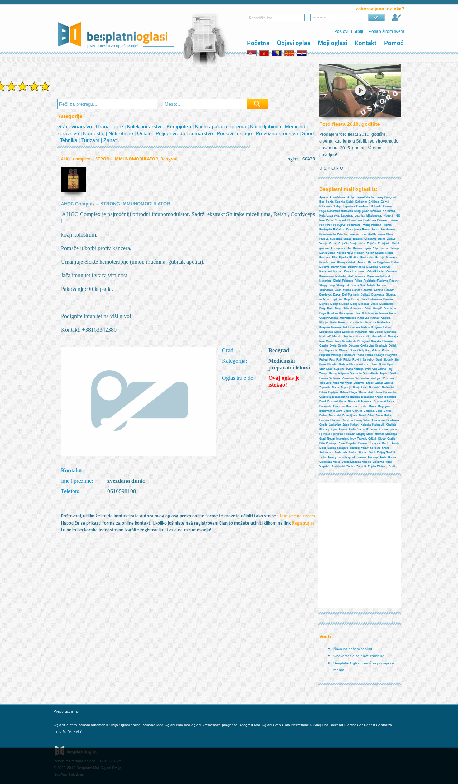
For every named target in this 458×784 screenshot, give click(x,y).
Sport (308, 133)
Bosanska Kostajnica (346, 396)
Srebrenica (326, 452)
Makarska (361, 331)
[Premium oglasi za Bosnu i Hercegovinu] (277, 53)
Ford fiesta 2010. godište (349, 124)
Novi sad (340, 220)
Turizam (91, 140)
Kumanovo (326, 276)
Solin (382, 364)
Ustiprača (325, 461)
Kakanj (354, 424)
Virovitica (348, 378)
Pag (367, 350)
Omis (333, 345)
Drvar (379, 415)
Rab (339, 359)
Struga (340, 285)
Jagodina (348, 206)
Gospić (377, 308)
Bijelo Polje (371, 248)
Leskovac (347, 215)
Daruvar (388, 299)
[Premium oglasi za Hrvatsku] (302, 53)
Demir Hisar (338, 266)
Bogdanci (383, 262)
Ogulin (323, 345)
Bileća (344, 392)
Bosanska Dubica (370, 392)
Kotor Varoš (357, 429)
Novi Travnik (358, 438)
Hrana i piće (110, 126)
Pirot (328, 225)
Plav (334, 257)
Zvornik (361, 466)
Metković (325, 336)
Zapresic (324, 387)
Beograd (278, 350)
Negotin (389, 215)
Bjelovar (337, 299)
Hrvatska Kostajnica (340, 313)
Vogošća (324, 466)
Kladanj (324, 429)
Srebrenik (341, 452)
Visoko (366, 461)
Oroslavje (381, 345)
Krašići (379, 252)
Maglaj (360, 434)
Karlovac (363, 317)
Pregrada (391, 355)
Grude (323, 424)
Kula (322, 215)
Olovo (382, 438)
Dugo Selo (342, 308)
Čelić (379, 410)
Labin (387, 327)
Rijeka (347, 359)
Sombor (354, 234)
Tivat (332, 262)
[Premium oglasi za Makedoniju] (289, 53)
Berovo (361, 262)
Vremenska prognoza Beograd (228, 725)
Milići (369, 434)
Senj (379, 359)
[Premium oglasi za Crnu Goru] (264, 53)
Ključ (334, 429)
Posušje (331, 443)
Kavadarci (325, 271)
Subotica (336, 238)
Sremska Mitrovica (373, 234)
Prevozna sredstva (277, 133)
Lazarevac (333, 215)
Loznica (360, 215)
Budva (384, 248)
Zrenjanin (384, 243)
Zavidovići (338, 466)
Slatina (343, 364)
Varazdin (356, 373)
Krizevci (336, 327)
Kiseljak (391, 424)
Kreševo (371, 429)
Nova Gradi (379, 336)
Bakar (337, 294)
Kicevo (337, 271)
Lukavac (349, 434)
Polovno (148, 725)
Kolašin (359, 252)
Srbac (385, 448)
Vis (357, 378)
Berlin (392, 466)
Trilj (389, 369)
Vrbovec (388, 378)
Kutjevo (376, 327)
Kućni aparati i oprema (221, 126)
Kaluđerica (363, 206)
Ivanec (383, 313)
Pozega (379, 355)
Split (390, 364)
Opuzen (354, 345)
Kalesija (366, 424)
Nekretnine (121, 133)
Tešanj (332, 457)
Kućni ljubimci (266, 126)
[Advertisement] (187, 79)
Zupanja (346, 387)
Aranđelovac (338, 197)
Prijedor (351, 443)
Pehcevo (347, 280)
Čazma (378, 290)
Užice (381, 238)
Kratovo (360, 271)
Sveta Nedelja (354, 369)
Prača (341, 443)
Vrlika (348, 382)
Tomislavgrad (346, 457)
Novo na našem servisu (352, 649)
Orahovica (367, 345)
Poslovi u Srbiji (348, 31)
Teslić (322, 457)
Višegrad (378, 461)
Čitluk (387, 410)
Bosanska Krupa (372, 396)
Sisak (322, 364)
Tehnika (69, 140)
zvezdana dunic (126, 481)
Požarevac (353, 225)
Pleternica (348, 355)
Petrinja (336, 355)
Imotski (373, 313)
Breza (372, 406)
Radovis (382, 280)
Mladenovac (374, 215)
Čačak (350, 201)
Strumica (353, 285)
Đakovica (361, 201)
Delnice (324, 304)
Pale (322, 443)
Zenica (350, 466)
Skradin (332, 364)
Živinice (382, 466)
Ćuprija (340, 201)
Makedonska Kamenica (350, 276)
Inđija (337, 206)
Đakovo (389, 290)
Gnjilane (374, 201)
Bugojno (384, 406)
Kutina (365, 327)
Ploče (360, 355)
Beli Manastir (350, 294)
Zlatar (335, 387)
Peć (321, 225)
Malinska (390, 331)
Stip (332, 285)
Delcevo (324, 266)
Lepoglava (326, 331)
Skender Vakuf (359, 448)
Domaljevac (349, 415)
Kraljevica (383, 322)
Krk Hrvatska (351, 327)
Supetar (339, 369)
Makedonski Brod (378, 276)
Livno (393, 429)
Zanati (110, 140)
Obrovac (387, 341)
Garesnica (356, 308)
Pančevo (382, 220)
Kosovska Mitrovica (340, 211)
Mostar (379, 434)
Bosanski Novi (336, 401)
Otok (353, 350)
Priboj (366, 225)
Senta (375, 229)
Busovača (325, 410)
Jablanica (335, 424)
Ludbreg (348, 331)
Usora (392, 457)
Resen (393, 280)
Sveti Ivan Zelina (375, 369)
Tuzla (383, 457)
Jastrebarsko (347, 317)
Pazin (385, 350)
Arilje (350, 197)
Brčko (363, 406)
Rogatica (374, 443)
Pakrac (376, 350)
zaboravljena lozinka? (380, 8)
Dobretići (335, 415)
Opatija (342, 345)
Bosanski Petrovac (360, 401)
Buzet (355, 299)
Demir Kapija (356, 266)
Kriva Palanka (375, 271)
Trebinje (372, 457)
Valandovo (326, 290)
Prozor (362, 443)
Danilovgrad (327, 252)
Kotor (370, 252)
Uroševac (370, 238)
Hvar (358, 313)
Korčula (370, 322)
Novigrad (363, 341)
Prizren (387, 225)
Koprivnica (357, 322)
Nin (368, 336)
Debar (395, 262)
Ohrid (337, 280)
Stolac (353, 452)
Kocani (348, 271)
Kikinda (376, 206)
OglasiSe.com (65, 725)
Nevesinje (342, 438)
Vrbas (332, 243)
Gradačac (392, 420)
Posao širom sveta (386, 31)
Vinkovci (334, 378)
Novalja (393, 336)
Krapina (324, 327)
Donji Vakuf (366, 415)
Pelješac (324, 355)
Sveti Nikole (367, 285)
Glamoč (335, 420)
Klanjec (324, 322)
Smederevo (387, 229)
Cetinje (394, 248)
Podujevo (339, 225)
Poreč (369, 355)
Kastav (374, 317)
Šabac (347, 238)
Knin (333, 322)
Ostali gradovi (328, 350)
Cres (364, 299)
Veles (338, 290)
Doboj (323, 415)
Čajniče (357, 410)
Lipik (337, 331)
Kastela (385, 317)
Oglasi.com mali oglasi (183, 725)
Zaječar (371, 243)
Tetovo (381, 285)
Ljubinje (324, 434)
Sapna (331, 448)
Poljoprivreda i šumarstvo (185, 133)
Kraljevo (375, 211)
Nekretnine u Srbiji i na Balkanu (317, 725)
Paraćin (394, 220)
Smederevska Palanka (333, 234)
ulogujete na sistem (296, 515)
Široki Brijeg (377, 452)
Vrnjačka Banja (347, 243)
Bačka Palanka (365, 197)
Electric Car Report (360, 725)
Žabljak (350, 262)
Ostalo (145, 133)
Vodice (365, 378)
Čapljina (369, 410)
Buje (347, 299)
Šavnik (323, 262)
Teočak (390, 452)
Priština (376, 225)
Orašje (391, 438)
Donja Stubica (339, 304)
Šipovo (362, 452)
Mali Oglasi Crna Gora (272, 725)
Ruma (366, 229)
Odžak (372, 438)
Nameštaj (94, 133)
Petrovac (325, 257)
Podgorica (367, 257)
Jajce (345, 424)
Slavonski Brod (359, 364)
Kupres (383, 429)
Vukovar (359, 382)
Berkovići (388, 387)
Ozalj (360, 350)
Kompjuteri (180, 126)
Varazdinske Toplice (376, 373)
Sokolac (375, 448)
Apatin (323, 197)
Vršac (362, 243)
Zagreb (389, 382)
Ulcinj (341, 262)
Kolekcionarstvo (145, 126)
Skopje (323, 285)
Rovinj (356, 359)
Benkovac (377, 294)
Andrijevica (338, 248)
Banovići (374, 387)
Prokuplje (325, 229)
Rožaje (379, 257)
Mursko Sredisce (343, 336)
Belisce (365, 294)
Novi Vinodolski (345, 341)
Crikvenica (375, 299)
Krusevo (391, 271)
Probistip (370, 280)
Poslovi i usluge (235, 133)
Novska (376, 341)
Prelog (323, 359)
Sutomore (392, 257)
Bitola (372, 262)
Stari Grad (325, 369)
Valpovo (343, 373)
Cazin (347, 410)
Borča (329, 201)
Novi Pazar (326, 220)
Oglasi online (130, 725)
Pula (332, 359)
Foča (387, 415)
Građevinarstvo (75, 126)
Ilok (364, 313)
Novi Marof (326, 341)
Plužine (354, 257)
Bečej (379, 197)
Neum (331, 438)
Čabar (356, 290)
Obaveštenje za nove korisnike (358, 656)
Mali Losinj (376, 331)
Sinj (396, 359)
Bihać (323, 392)
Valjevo (391, 238)
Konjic (343, 429)
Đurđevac (325, 294)
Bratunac (352, 406)
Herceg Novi (345, 252)
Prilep (358, 280)
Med (160, 725)
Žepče (372, 466)
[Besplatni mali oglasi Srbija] (116, 50)
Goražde (347, 420)
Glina (368, 308)
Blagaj (353, 392)
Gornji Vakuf (362, 420)
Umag (333, 373)
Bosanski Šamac (384, 401)
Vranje (323, 243)
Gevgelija (372, 266)
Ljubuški (337, 434)
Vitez (388, 461)
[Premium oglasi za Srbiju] (252, 53)
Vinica (347, 290)
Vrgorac (338, 382)
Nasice (360, 336)
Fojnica (324, 420)
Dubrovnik (386, 304)
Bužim (337, 410)
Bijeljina (333, 392)
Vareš (336, 461)
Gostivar (384, 266)
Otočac (343, 350)
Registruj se (303, 523)
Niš (398, 215)
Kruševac (389, 211)
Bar (349, 248)
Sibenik (388, 359)
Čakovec (366, 290)
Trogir (323, 373)
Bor (321, 201)
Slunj (374, 364)
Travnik (361, 457)
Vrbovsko (325, 382)
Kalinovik (378, 424)
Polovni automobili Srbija (98, 725)
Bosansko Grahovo (332, 406)
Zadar (379, 382)
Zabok (370, 382)
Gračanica (378, 420)
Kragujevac (361, 211)
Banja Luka (360, 387)
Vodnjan (376, 378)
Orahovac (369, 220)
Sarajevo (342, 448)
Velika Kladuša (351, 461)
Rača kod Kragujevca (347, 229)
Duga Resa (326, 308)
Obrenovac (354, 220)
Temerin (357, 238)
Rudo (385, 443)
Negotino (325, 280)
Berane (357, 248)
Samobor (368, 359)
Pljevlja (343, 257)
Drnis (374, 304)
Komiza (343, 322)
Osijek (392, 345)
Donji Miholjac (359, 304)
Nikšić (389, 252)
